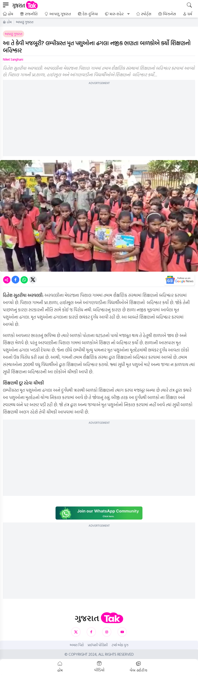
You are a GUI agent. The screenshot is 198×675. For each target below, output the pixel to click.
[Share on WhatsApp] (24, 280)
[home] (99, 617)
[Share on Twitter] (33, 280)
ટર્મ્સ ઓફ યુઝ (120, 645)
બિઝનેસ (169, 14)
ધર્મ (190, 14)
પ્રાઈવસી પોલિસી (98, 645)
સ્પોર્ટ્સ (146, 14)
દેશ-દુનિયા (90, 14)
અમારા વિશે (77, 645)
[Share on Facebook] (15, 280)
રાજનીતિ (31, 14)
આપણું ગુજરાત (60, 14)
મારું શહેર (117, 14)
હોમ (10, 14)
